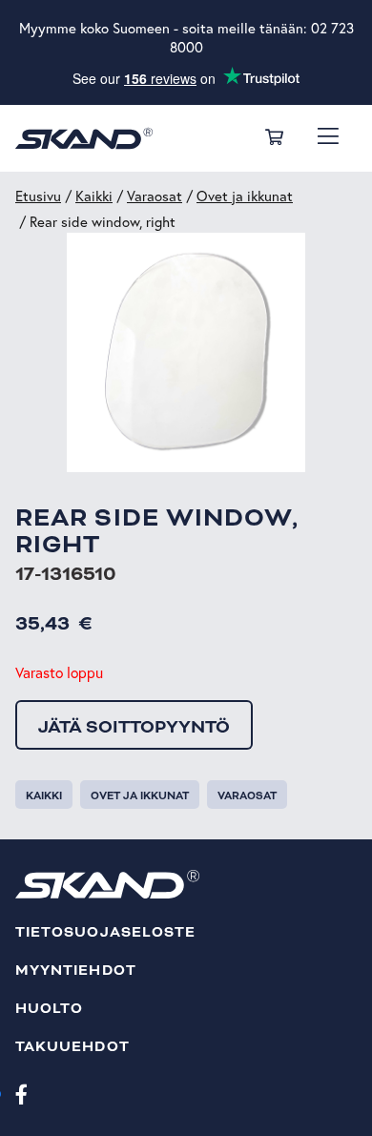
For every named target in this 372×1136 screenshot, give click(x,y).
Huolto (49, 1009)
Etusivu (38, 196)
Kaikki (94, 196)
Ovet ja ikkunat (244, 196)
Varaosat (154, 196)
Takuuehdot (72, 1047)
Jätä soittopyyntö (134, 726)
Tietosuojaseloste (105, 932)
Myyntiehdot (75, 970)
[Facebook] (21, 1093)
